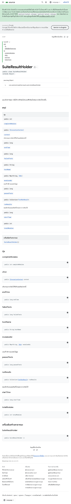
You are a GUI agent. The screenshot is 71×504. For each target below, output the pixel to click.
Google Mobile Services (55, 479)
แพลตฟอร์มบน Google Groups (34, 482)
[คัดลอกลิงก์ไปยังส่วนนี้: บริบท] (8, 272)
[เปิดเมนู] (3, 2)
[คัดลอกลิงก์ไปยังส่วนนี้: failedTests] (13, 307)
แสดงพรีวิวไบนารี (6, 479)
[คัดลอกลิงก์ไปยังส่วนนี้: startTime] (12, 392)
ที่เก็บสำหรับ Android (8, 470)
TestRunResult (23, 200)
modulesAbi (8, 180)
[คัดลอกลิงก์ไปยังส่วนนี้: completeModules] (19, 257)
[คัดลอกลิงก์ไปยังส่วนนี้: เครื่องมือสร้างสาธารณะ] (25, 425)
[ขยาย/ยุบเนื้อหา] (9, 42)
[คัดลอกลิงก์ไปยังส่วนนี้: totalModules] (15, 407)
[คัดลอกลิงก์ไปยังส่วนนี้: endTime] (11, 292)
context (7, 135)
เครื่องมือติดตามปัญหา (54, 485)
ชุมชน (15, 495)
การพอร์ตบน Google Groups (33, 487)
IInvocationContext (17, 130)
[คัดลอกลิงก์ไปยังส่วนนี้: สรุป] (8, 108)
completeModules (10, 124)
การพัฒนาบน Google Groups (33, 485)
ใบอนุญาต (28, 495)
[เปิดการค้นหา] (42, 2)
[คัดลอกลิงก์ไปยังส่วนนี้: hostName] (13, 322)
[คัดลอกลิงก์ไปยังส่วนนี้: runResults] (13, 372)
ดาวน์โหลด (5, 476)
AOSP (3, 37)
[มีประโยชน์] (64, 36)
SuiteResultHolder (10, 242)
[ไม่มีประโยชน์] (67, 36)
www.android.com (53, 476)
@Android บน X (29, 470)
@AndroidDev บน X (31, 473)
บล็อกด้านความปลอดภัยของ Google (35, 479)
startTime (7, 217)
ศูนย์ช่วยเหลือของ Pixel (54, 473)
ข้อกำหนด (5, 473)
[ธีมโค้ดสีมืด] (67, 262)
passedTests (8, 193)
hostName (7, 169)
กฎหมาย (21, 495)
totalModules (8, 228)
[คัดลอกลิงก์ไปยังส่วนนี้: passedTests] (15, 357)
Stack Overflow (52, 482)
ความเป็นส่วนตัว (37, 495)
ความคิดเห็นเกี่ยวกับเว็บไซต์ (50, 495)
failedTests (8, 158)
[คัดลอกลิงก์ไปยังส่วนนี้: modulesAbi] (14, 337)
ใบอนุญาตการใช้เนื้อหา (39, 456)
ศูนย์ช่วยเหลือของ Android (55, 470)
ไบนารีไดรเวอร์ (6, 485)
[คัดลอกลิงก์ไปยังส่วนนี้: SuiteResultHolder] (19, 430)
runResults (8, 204)
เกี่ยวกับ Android (7, 495)
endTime (7, 147)
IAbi (20, 176)
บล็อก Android (29, 476)
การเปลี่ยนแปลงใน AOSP (47, 16)
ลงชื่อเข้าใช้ (66, 2)
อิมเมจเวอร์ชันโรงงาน (7, 482)
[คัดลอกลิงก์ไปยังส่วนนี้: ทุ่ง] (7, 251)
